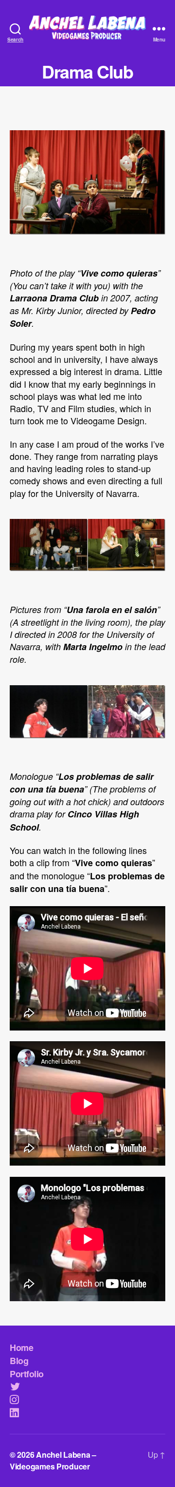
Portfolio (27, 1374)
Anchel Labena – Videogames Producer (53, 1460)
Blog (19, 1360)
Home (21, 1347)
